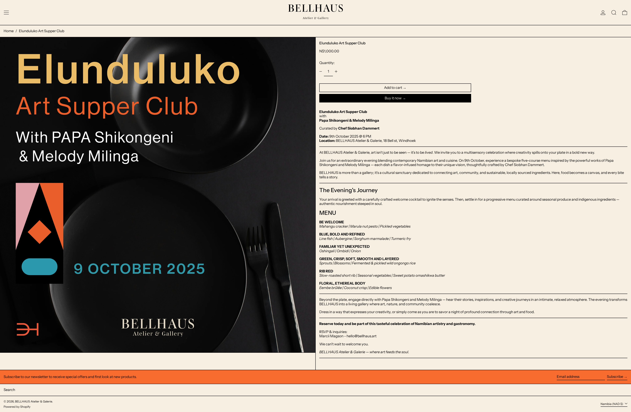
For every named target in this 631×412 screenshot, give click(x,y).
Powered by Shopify (17, 406)
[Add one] (336, 71)
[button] (614, 12)
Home (9, 31)
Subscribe (615, 376)
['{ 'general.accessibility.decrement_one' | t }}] (320, 71)
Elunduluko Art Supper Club (41, 31)
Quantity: (327, 63)
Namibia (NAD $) (612, 404)
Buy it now (393, 98)
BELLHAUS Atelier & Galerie (33, 401)
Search (9, 390)
